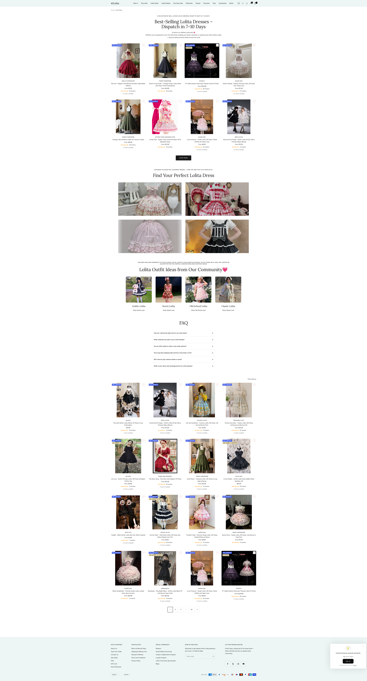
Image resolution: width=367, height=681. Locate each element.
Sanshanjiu (165, 588)
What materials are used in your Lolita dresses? (169, 339)
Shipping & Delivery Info (139, 651)
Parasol (198, 3)
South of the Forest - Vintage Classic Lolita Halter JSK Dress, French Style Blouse (165, 85)
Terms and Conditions (138, 658)
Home (112, 10)
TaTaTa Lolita (165, 532)
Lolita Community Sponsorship (166, 661)
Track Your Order (116, 651)
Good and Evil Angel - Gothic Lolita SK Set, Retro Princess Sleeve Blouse (239, 141)
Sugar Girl (239, 81)
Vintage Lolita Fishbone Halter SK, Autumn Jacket (128, 139)
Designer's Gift (238, 420)
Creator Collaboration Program (166, 654)
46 (191, 609)
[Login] (247, 3)
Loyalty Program (161, 658)
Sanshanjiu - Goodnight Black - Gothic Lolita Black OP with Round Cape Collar (165, 592)
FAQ (112, 661)
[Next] (197, 609)
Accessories (222, 3)
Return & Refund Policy (138, 648)
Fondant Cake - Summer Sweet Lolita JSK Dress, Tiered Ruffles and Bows (202, 536)
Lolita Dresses (165, 3)
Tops (214, 3)
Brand (231, 3)
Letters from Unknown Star (165, 137)
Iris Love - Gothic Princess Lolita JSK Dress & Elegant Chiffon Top (128, 480)
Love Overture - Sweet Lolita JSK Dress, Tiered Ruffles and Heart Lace (202, 141)
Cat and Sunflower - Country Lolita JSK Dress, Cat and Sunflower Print (202, 424)
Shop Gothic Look (139, 310)
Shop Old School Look (198, 310)
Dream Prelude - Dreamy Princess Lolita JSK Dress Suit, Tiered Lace (239, 85)
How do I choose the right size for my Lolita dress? (170, 333)
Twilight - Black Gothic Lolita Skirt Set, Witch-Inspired (128, 535)
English (114, 674)
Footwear (206, 3)
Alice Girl (238, 476)
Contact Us (114, 654)
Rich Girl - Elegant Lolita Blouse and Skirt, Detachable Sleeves (128, 85)
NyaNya (202, 81)
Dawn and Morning (165, 476)
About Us (114, 648)
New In (135, 3)
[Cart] (255, 3)
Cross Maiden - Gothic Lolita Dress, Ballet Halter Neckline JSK (238, 480)
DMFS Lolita (239, 137)
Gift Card (114, 664)
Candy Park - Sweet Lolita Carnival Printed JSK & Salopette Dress (165, 141)
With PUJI (128, 532)
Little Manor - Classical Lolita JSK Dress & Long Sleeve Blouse (202, 480)
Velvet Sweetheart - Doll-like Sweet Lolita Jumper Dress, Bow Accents (128, 592)
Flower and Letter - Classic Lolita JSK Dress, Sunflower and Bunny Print (239, 424)
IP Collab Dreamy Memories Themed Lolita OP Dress (202, 83)
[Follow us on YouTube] (243, 663)
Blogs (157, 664)
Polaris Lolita (202, 420)
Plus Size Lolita (178, 3)
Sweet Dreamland (239, 532)
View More (183, 158)
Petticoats (189, 3)
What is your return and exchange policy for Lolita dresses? (173, 366)
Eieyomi (128, 476)
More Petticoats (116, 667)
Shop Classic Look (228, 310)
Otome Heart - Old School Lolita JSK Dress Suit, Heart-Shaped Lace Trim (165, 536)
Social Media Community (164, 651)
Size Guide (114, 658)
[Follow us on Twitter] (233, 663)
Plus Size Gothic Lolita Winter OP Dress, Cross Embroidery (128, 424)
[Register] (213, 656)
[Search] (243, 3)
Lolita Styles (154, 3)
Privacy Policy (135, 661)
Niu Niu (128, 420)
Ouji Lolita (144, 3)
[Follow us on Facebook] (227, 663)
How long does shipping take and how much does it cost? (173, 353)
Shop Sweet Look (168, 310)
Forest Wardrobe (165, 81)
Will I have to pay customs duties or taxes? (168, 359)
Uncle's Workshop (128, 81)
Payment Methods (137, 654)
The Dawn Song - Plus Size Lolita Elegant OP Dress (165, 479)
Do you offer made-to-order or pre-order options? (170, 346)
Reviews (158, 648)
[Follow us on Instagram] (238, 663)
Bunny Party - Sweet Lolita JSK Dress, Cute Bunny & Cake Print (239, 536)
